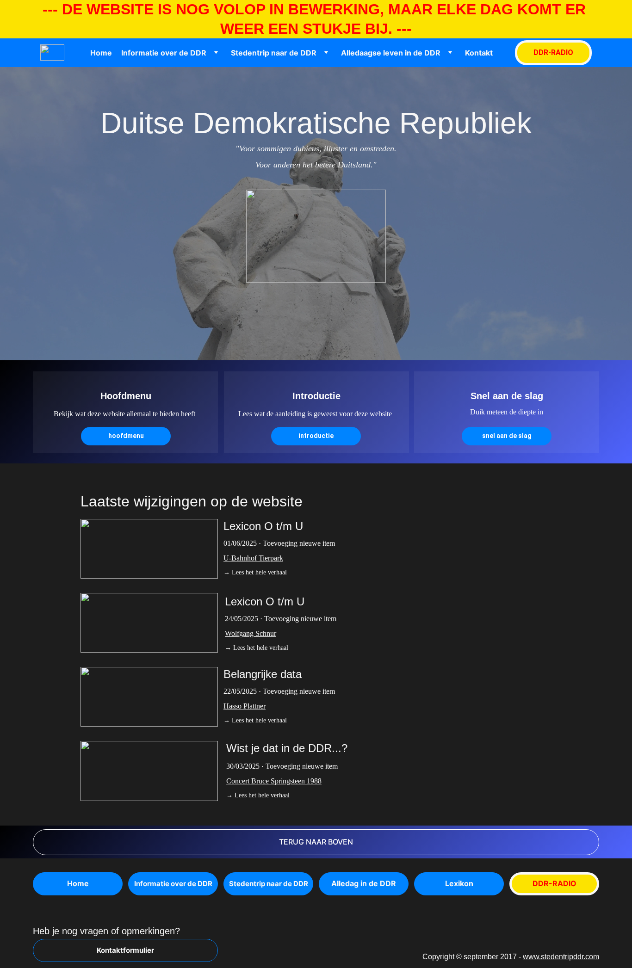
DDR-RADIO (553, 52)
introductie (316, 435)
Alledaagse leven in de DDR (390, 52)
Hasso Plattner (244, 706)
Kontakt (479, 52)
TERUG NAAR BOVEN (316, 841)
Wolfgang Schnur (250, 633)
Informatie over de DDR (163, 52)
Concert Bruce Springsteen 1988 (274, 781)
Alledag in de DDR (363, 883)
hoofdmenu (126, 435)
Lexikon (459, 883)
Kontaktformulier (125, 950)
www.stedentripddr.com (561, 957)
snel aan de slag (507, 435)
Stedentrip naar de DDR (273, 52)
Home (101, 52)
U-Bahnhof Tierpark (253, 558)
